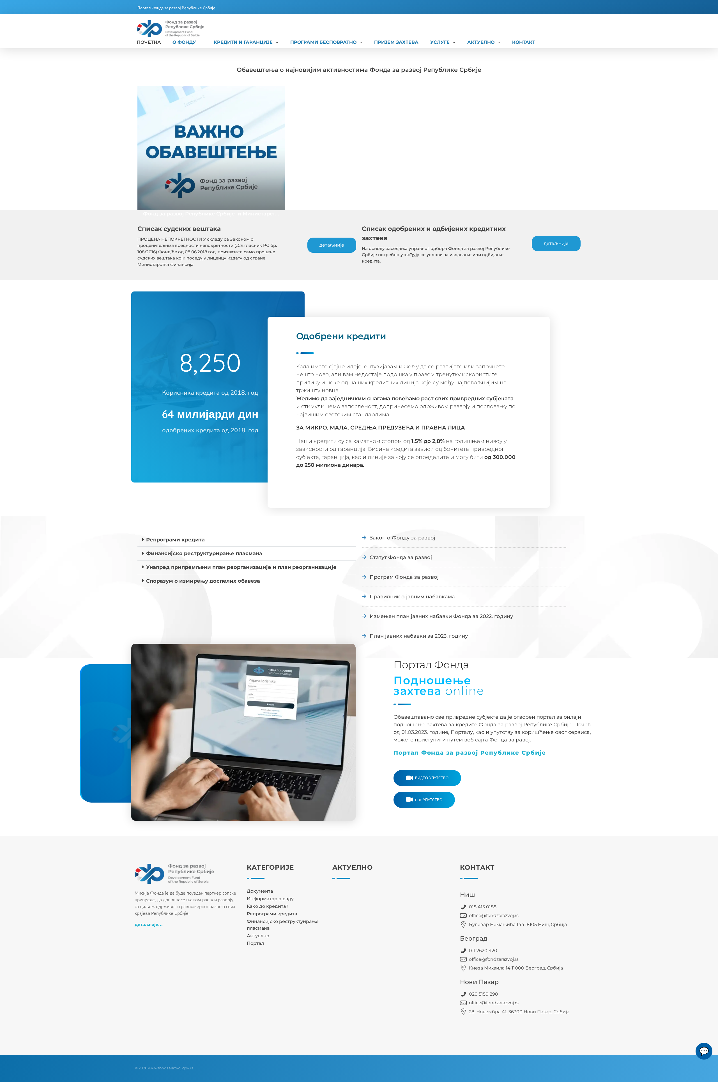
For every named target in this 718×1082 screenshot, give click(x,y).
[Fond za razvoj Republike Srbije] (177, 28)
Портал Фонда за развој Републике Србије (176, 7)
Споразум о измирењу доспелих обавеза (203, 581)
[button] (246, 540)
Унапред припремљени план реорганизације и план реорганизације (241, 567)
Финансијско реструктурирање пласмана (204, 553)
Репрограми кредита (175, 540)
